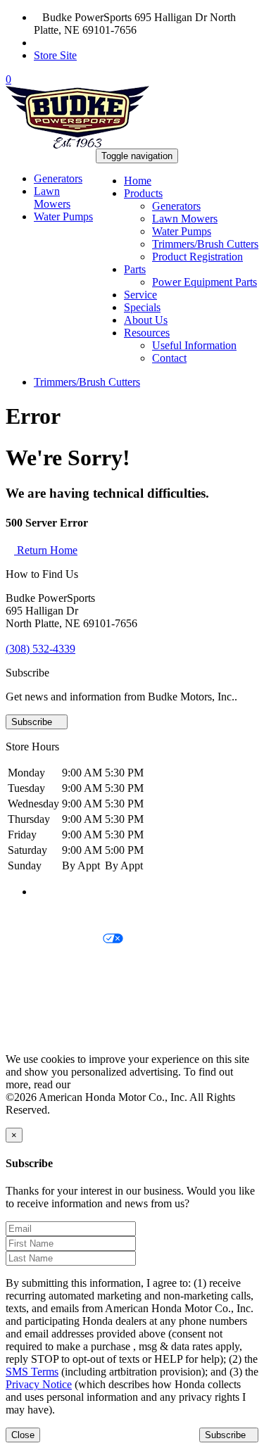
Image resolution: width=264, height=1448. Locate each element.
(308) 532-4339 (77, 43)
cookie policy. (104, 1084)
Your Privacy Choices (54, 939)
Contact (169, 358)
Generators (176, 206)
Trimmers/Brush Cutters (205, 244)
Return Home (45, 550)
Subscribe (33, 722)
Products (143, 193)
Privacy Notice (39, 915)
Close (22, 1435)
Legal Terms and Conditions (69, 963)
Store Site (55, 55)
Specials (142, 307)
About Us (146, 320)
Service (140, 295)
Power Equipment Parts (204, 282)
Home (137, 181)
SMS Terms (32, 987)
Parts (135, 269)
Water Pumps (181, 231)
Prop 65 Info (34, 1011)
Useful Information (194, 345)
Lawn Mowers (185, 219)
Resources (147, 333)
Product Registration (197, 257)
